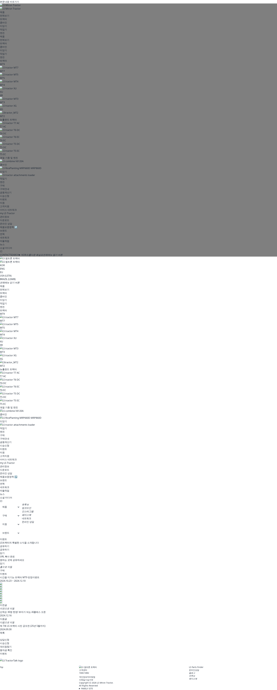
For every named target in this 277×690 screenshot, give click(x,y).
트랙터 (3, 19)
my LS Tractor (7, 213)
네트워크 (4, 237)
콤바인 (3, 22)
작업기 (3, 29)
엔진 (2, 33)
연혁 (2, 234)
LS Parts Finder (196, 667)
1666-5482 (84, 673)
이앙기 (3, 26)
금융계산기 (6, 192)
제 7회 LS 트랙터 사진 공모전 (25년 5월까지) (22, 625)
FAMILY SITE (87, 688)
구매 (2, 185)
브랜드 (3, 230)
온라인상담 (194, 670)
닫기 (2, 553)
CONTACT (5, 254)
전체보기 (4, 15)
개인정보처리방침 (87, 677)
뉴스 (2, 244)
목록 (2, 632)
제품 (2, 12)
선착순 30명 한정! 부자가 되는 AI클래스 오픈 (23, 612)
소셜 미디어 (6, 248)
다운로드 (4, 220)
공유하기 (4, 546)
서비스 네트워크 (8, 209)
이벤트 (3, 199)
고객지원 (4, 206)
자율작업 (4, 241)
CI (1, 251)
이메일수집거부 (86, 679)
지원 (2, 202)
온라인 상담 (6, 223)
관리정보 (4, 216)
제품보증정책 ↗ (8, 227)
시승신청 (4, 195)
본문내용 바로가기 (9, 1)
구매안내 (4, 189)
